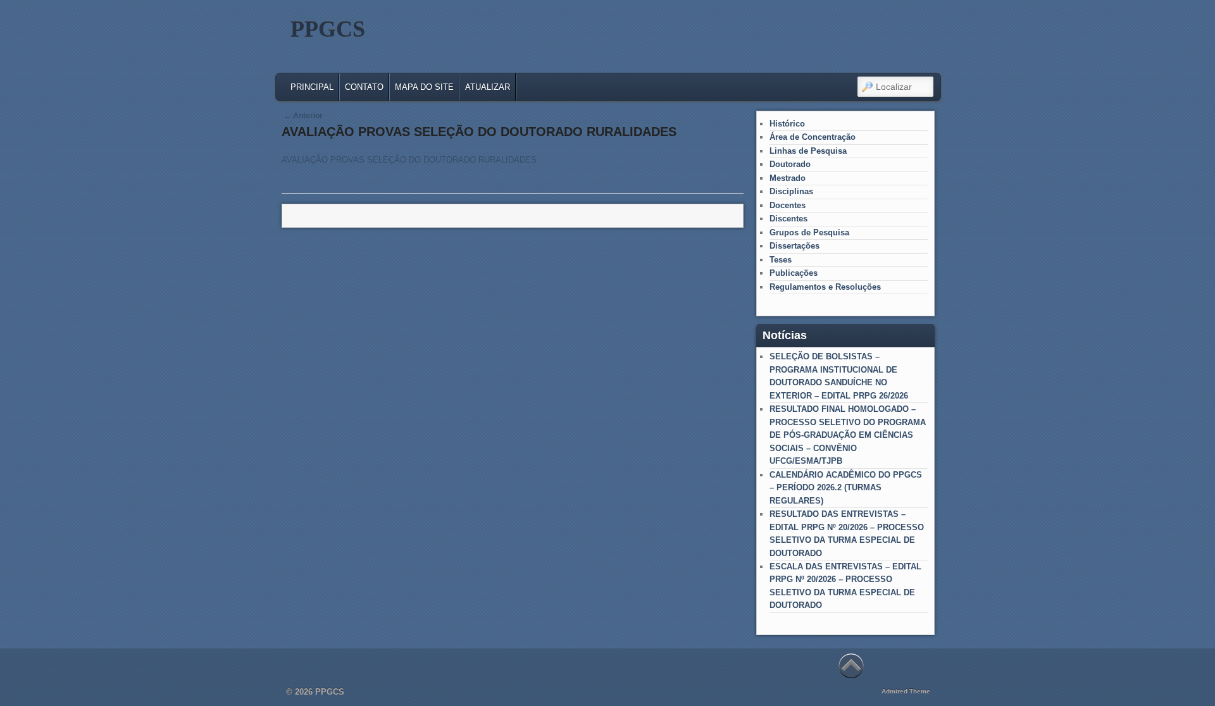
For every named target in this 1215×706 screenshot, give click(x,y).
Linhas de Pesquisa (808, 151)
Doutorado (790, 164)
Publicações (794, 273)
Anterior (303, 115)
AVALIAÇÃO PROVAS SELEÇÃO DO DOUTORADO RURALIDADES (409, 159)
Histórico (787, 123)
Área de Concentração (813, 137)
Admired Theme (906, 691)
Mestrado (788, 178)
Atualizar (487, 87)
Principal (311, 87)
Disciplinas (791, 191)
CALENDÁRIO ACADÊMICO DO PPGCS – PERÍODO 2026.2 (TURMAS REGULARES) (846, 487)
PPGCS (327, 29)
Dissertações (794, 246)
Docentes (788, 205)
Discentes (788, 218)
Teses (781, 259)
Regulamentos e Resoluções (825, 287)
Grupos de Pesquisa (809, 232)
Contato (364, 87)
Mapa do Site (424, 87)
